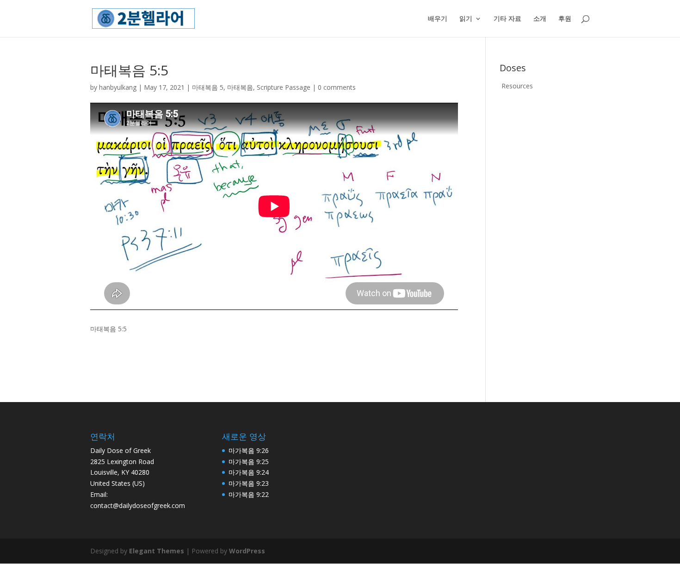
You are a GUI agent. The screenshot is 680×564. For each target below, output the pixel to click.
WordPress (247, 550)
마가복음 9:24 (249, 472)
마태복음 (240, 87)
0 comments (337, 87)
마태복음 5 (207, 87)
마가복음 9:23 (249, 483)
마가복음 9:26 (249, 450)
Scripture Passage (283, 87)
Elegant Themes (156, 550)
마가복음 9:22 (249, 494)
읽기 (465, 19)
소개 (539, 19)
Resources (517, 85)
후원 (564, 19)
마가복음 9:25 (249, 461)
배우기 (437, 19)
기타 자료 (507, 19)
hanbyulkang (117, 87)
